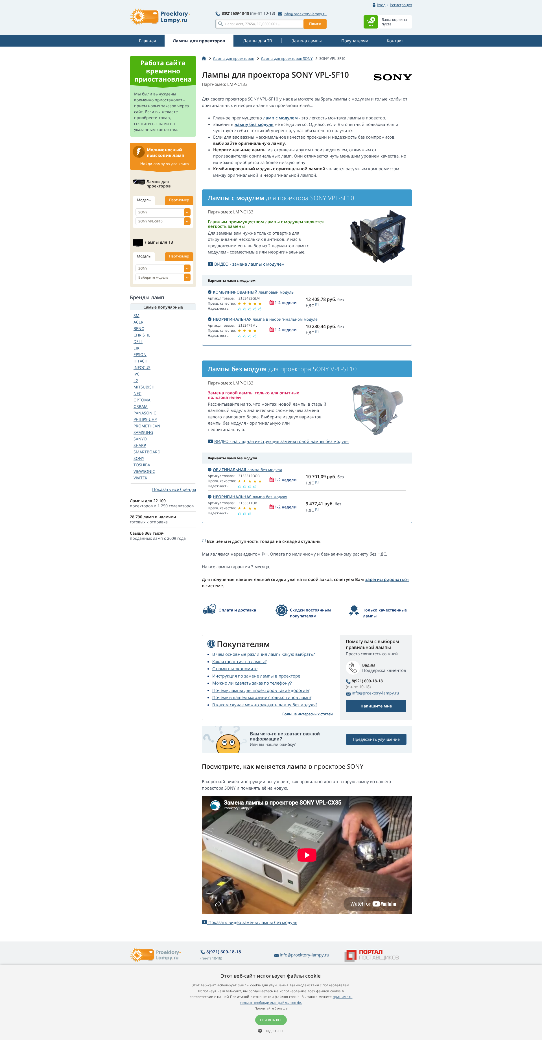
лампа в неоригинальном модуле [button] (265, 319)
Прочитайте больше (271, 1008)
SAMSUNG (143, 432)
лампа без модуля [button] (247, 469)
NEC (137, 393)
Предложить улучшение (376, 739)
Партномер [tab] (179, 199)
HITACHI (141, 361)
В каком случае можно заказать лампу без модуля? (264, 704)
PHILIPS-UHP (145, 419)
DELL (138, 341)
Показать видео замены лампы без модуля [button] (252, 922)
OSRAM (141, 406)
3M (136, 315)
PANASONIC (145, 413)
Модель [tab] (144, 199)
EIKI (137, 348)
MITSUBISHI (145, 387)
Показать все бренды (174, 489)
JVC (136, 374)
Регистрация (401, 4)
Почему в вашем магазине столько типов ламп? (261, 697)
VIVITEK (140, 477)
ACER (138, 322)
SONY (139, 458)
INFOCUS (142, 367)
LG (136, 380)
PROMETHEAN (147, 426)
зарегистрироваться (387, 579)
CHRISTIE (142, 335)
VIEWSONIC (144, 471)
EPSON (140, 354)
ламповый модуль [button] (253, 292)
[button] (271, 1031)
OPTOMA (142, 400)
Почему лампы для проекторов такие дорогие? (260, 690)
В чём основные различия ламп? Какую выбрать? (263, 654)
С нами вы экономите (234, 668)
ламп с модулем (280, 118)
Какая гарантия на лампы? (239, 661)
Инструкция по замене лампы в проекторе (256, 676)
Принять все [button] (271, 1020)
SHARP (140, 445)
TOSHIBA (142, 464)
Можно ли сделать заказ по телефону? (252, 683)
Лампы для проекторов (233, 58)
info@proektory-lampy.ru (305, 13)
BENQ (139, 328)
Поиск (315, 23)
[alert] (271, 1002)
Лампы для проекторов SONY (286, 58)
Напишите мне (376, 706)
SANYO (140, 439)
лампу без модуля (254, 124)
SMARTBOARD (147, 452)
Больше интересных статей (307, 713)
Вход (381, 4)
